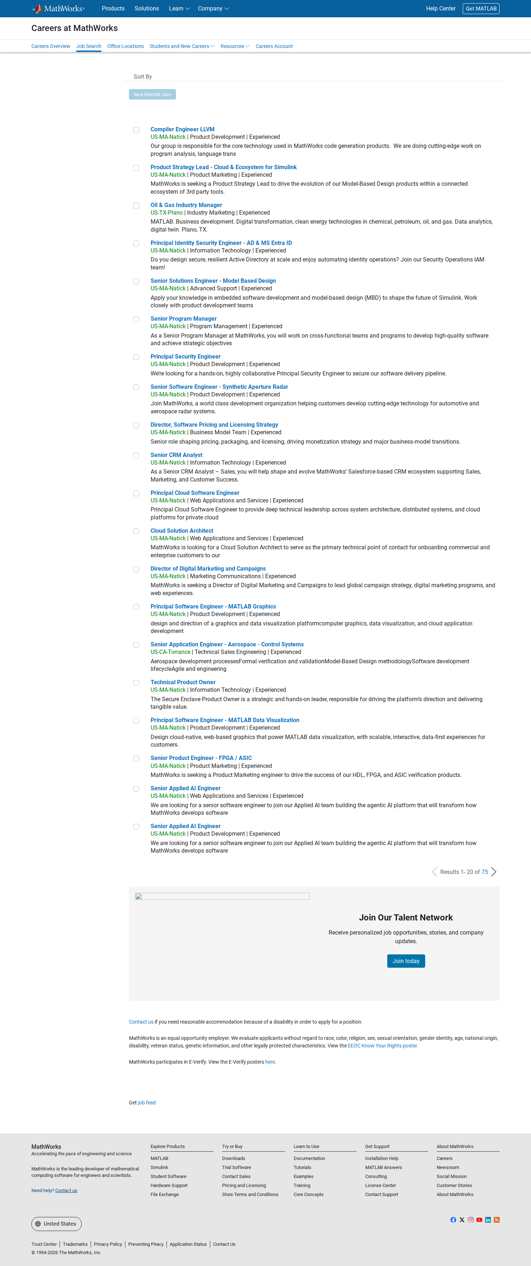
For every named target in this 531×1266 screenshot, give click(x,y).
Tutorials (302, 1167)
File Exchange (165, 1194)
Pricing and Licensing (244, 1185)
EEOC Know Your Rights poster (382, 1046)
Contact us (141, 1022)
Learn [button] (176, 8)
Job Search (89, 46)
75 (485, 872)
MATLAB (159, 1158)
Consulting (376, 1176)
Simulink (159, 1167)
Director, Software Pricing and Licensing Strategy (214, 424)
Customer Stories (454, 1185)
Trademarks (75, 1244)
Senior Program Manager (184, 318)
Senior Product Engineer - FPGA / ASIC (201, 758)
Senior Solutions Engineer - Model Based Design (213, 280)
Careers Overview (50, 46)
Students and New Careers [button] (179, 46)
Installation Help (381, 1158)
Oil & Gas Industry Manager (186, 205)
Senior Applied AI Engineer (186, 788)
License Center (380, 1185)
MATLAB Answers (383, 1167)
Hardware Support (169, 1185)
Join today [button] (406, 961)
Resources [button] (232, 46)
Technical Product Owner (183, 682)
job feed (147, 1102)
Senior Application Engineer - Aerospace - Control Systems (227, 644)
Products (113, 8)
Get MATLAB (481, 8)
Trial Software (236, 1167)
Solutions (147, 8)
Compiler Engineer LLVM (183, 129)
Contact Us (224, 1244)
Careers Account (274, 46)
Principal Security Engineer (186, 356)
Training (302, 1185)
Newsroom (448, 1167)
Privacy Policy (108, 1244)
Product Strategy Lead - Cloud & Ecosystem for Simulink (224, 167)
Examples (304, 1176)
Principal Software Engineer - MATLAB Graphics (213, 606)
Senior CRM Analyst (176, 455)
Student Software (168, 1176)
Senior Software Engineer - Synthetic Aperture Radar (219, 386)
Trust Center (44, 1244)
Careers (445, 1158)
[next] (494, 872)
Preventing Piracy (146, 1244)
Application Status (188, 1244)
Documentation (309, 1158)
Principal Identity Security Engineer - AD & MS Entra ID (221, 242)
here (270, 1062)
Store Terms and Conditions (250, 1194)
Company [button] (210, 8)
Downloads (233, 1158)
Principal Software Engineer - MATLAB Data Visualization (225, 720)
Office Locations (125, 46)
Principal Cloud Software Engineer (195, 492)
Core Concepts (309, 1194)
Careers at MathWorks (74, 28)
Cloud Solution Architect (182, 530)
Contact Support (381, 1194)
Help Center (441, 8)
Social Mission (452, 1176)
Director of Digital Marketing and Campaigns (208, 568)
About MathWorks (455, 1194)
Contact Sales (236, 1176)
